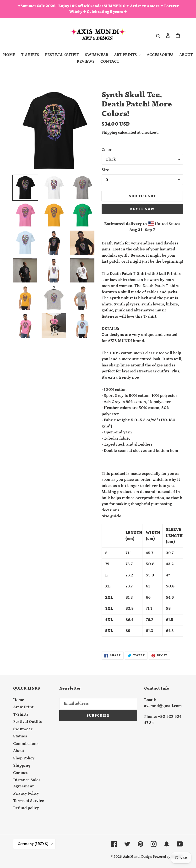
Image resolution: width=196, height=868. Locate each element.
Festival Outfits (27, 721)
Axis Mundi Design (137, 857)
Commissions (25, 743)
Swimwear (22, 729)
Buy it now (142, 209)
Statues (20, 736)
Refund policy (26, 808)
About (18, 750)
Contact (20, 772)
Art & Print (23, 707)
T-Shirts (20, 714)
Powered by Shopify (168, 857)
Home (18, 699)
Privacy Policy (26, 793)
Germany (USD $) (33, 844)
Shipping (109, 132)
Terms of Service (28, 800)
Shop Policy (23, 758)
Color (106, 149)
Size (105, 169)
